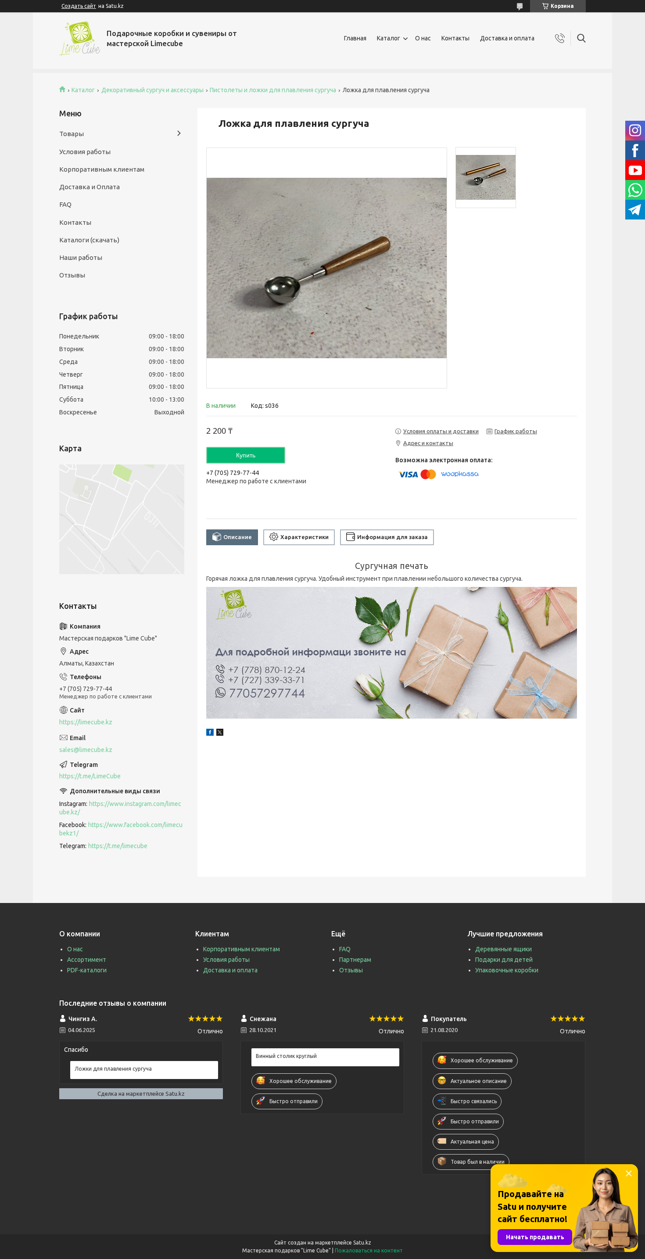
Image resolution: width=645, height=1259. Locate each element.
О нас (423, 38)
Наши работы (80, 257)
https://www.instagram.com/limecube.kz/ (120, 808)
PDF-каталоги (87, 970)
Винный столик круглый (286, 1056)
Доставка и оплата (507, 38)
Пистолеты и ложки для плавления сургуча (273, 90)
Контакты (455, 38)
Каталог (388, 38)
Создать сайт (78, 6)
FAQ (65, 204)
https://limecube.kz (85, 722)
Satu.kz (362, 1242)
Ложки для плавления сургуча (113, 1069)
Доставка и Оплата (89, 187)
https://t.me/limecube (117, 845)
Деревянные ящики (503, 949)
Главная (355, 38)
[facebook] (210, 733)
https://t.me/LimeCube (90, 776)
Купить (245, 455)
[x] (219, 733)
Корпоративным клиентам (101, 169)
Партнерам (355, 959)
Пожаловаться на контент (369, 1250)
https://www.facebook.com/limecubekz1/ (121, 829)
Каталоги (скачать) (89, 240)
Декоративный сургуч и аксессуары (152, 90)
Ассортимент (86, 959)
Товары (71, 133)
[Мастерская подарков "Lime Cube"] (79, 38)
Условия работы (85, 151)
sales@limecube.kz (85, 749)
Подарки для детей (504, 959)
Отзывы (72, 275)
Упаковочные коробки (506, 970)
